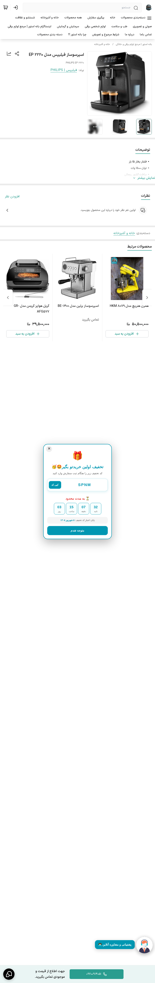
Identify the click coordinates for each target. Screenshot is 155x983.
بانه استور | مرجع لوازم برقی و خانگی (134, 44)
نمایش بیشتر (146, 178)
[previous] (147, 297)
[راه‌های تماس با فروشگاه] (9, 974)
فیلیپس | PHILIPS (63, 70)
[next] (8, 297)
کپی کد (55, 484)
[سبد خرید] (5, 7)
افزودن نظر (12, 196)
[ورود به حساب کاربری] (16, 7)
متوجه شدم (77, 530)
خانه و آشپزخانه (102, 44)
